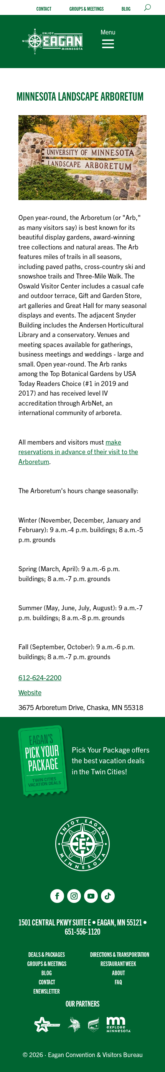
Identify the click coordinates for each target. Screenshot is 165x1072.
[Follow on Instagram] (74, 896)
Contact (43, 8)
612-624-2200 (39, 677)
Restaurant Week (118, 963)
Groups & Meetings (86, 8)
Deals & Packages (46, 954)
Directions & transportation (119, 954)
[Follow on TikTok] (108, 896)
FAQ (118, 982)
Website (29, 692)
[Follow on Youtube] (91, 896)
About (118, 972)
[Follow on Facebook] (57, 896)
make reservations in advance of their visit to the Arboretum (78, 451)
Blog (126, 8)
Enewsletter (46, 991)
